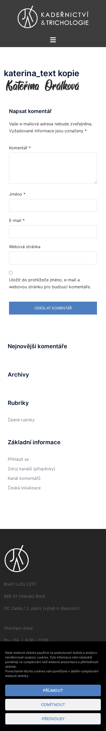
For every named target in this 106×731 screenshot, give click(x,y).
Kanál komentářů (24, 478)
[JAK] (53, 17)
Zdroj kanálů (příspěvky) (31, 468)
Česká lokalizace (24, 487)
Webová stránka (24, 246)
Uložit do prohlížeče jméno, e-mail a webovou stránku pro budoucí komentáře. (50, 283)
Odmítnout (53, 704)
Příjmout (53, 690)
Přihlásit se (18, 459)
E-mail (17, 220)
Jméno (17, 194)
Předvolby (53, 718)
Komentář (20, 147)
